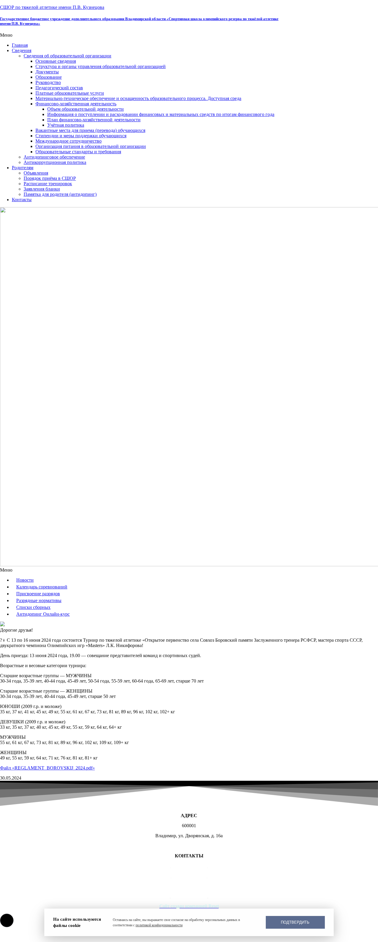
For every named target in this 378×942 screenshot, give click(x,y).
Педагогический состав (59, 87)
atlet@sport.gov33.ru (189, 885)
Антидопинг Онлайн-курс (43, 614)
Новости (25, 580)
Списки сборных (33, 607)
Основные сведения (55, 61)
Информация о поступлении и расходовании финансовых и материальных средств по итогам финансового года (160, 114)
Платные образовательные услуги (69, 93)
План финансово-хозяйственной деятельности (94, 119)
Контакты (22, 199)
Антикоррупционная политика (55, 162)
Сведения (21, 50)
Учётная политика (65, 125)
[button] (189, 35)
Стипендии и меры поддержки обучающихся (80, 135)
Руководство (48, 82)
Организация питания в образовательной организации (90, 146)
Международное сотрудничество (68, 140)
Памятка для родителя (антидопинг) (60, 194)
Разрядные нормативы (38, 600)
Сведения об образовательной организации (67, 55)
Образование (48, 77)
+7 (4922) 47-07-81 (189, 865)
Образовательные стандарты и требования (78, 151)
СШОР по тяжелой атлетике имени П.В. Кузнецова (52, 7)
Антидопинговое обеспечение (54, 156)
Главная (20, 45)
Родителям (22, 167)
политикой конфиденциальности (159, 925)
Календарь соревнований (41, 586)
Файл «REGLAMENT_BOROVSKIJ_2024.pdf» (47, 767)
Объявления (36, 172)
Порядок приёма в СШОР (50, 178)
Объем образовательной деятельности (85, 109)
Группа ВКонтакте (189, 896)
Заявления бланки (42, 188)
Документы (47, 71)
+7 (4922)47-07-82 (189, 875)
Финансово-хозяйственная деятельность (75, 103)
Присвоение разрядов (38, 593)
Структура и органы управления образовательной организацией (100, 66)
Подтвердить (295, 922)
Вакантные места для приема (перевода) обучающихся (90, 130)
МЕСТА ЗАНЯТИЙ (189, 845)
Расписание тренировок (48, 183)
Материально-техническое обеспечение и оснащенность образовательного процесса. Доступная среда (138, 98)
